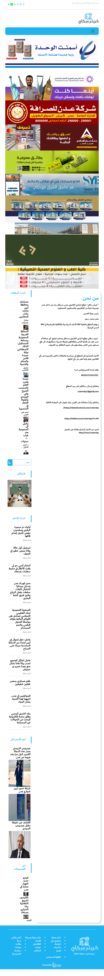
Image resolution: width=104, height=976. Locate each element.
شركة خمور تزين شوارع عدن (22, 790)
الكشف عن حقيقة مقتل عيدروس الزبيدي (21, 825)
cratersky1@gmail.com (88, 391)
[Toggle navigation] (92, 31)
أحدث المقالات (17, 293)
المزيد (29, 920)
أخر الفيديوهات (19, 867)
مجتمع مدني (56, 941)
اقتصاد (38, 941)
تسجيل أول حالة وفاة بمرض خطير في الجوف (20, 550)
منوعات (18, 947)
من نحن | (95, 3)
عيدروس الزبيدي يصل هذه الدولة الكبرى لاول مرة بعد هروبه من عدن (20, 753)
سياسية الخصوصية (16, 952)
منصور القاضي (25, 369)
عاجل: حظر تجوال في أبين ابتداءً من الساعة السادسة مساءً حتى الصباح (19, 644)
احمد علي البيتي (24, 413)
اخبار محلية (56, 937)
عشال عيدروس (25, 321)
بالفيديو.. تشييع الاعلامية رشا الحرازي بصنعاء (23, 905)
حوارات (38, 947)
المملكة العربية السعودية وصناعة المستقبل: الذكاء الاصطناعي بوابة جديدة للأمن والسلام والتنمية (22, 347)
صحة (19, 941)
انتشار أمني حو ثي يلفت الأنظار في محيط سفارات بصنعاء (19, 568)
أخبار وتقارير (16, 937)
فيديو (58, 950)
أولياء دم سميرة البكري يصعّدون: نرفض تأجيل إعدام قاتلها (21, 531)
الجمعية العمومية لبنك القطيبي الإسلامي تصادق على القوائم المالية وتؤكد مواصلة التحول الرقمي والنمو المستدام (19, 619)
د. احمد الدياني (25, 446)
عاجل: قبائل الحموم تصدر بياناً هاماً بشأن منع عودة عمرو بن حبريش (19, 665)
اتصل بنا (75, 3)
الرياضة (58, 944)
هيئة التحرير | (85, 3)
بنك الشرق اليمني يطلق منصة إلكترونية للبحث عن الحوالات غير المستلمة (19, 718)
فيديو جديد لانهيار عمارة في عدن (24, 883)
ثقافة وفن (37, 944)
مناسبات (57, 947)
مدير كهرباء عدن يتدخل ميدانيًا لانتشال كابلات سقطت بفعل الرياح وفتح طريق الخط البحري (20, 590)
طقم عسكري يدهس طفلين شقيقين (20, 682)
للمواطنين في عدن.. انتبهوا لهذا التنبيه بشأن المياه (20, 699)
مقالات (18, 944)
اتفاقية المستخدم (53, 957)
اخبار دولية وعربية (33, 937)
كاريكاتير (37, 950)
